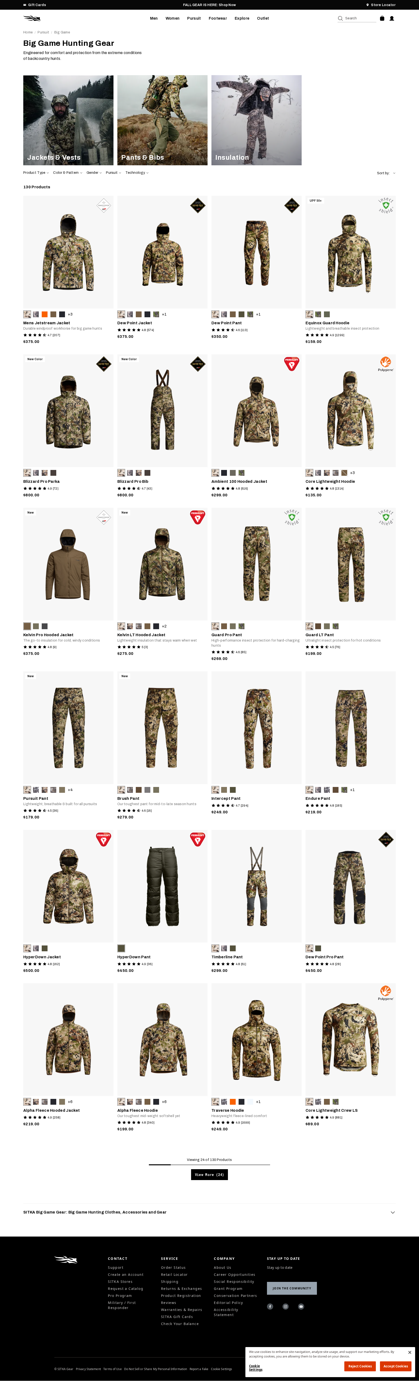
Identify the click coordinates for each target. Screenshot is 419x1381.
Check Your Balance (180, 1323)
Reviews (169, 1302)
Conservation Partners (235, 1295)
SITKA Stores (120, 1281)
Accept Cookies (396, 1366)
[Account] (392, 18)
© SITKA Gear (63, 1369)
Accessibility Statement (226, 1312)
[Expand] (393, 1212)
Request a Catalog (125, 1288)
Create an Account (126, 1274)
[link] (68, 120)
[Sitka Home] (86, 18)
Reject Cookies (360, 1366)
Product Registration (181, 1295)
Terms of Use (112, 1369)
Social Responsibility (234, 1281)
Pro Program (120, 1295)
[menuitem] (154, 18)
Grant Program (228, 1288)
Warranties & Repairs (181, 1309)
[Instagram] (286, 1307)
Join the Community (292, 1288)
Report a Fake (199, 1369)
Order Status (173, 1267)
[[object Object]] (68, 120)
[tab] (209, 1212)
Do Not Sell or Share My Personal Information (155, 1369)
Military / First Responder (122, 1305)
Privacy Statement (88, 1369)
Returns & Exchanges (181, 1288)
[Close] (409, 1352)
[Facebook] (271, 1307)
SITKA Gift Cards (177, 1316)
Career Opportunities (234, 1274)
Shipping (169, 1281)
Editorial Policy (228, 1302)
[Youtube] (302, 1307)
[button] (386, 173)
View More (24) (209, 1174)
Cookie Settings (221, 1369)
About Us (222, 1267)
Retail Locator (174, 1274)
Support (115, 1267)
